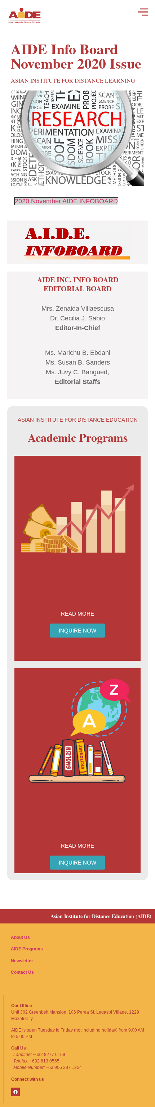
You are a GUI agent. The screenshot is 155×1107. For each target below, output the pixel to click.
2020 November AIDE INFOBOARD (66, 201)
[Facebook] (15, 1092)
